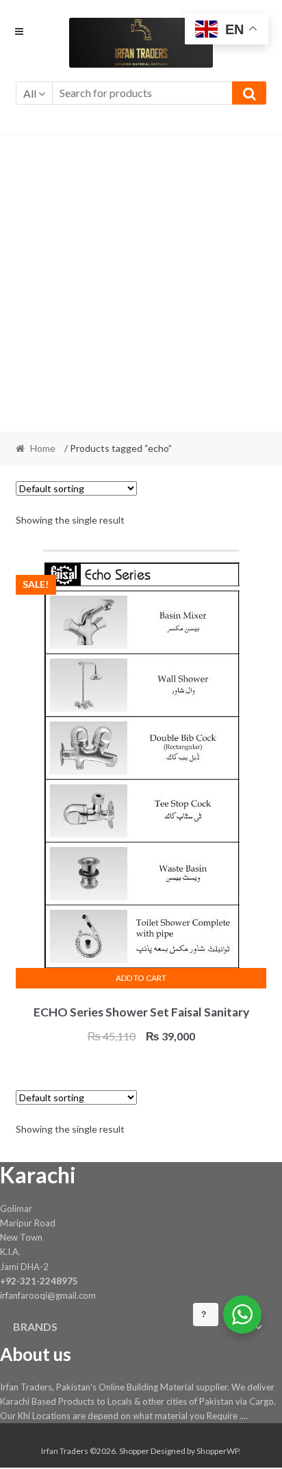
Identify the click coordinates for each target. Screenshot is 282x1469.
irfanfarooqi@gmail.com (48, 1295)
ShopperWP (217, 1451)
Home (42, 448)
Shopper (134, 1451)
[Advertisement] (141, 283)
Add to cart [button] (141, 978)
